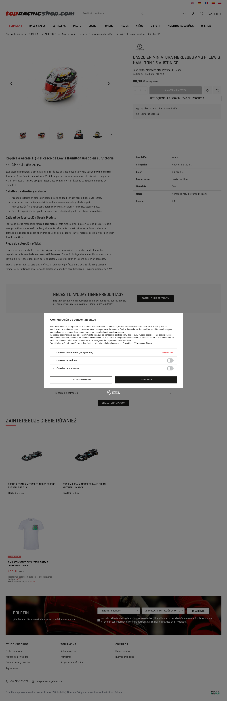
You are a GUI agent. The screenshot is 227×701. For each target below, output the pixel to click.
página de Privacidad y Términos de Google (132, 343)
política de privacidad (114, 332)
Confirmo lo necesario (81, 380)
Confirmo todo (146, 380)
